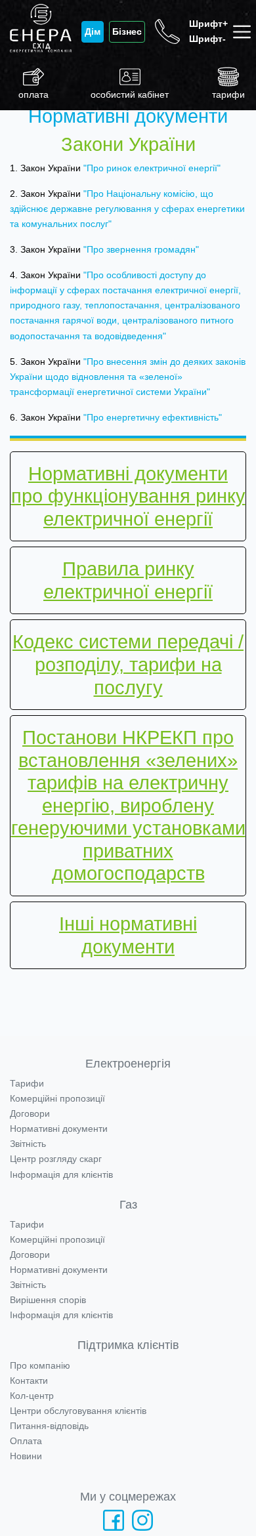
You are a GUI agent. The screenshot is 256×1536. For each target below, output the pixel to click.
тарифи (228, 94)
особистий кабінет (130, 94)
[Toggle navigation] (244, 32)
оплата (33, 94)
